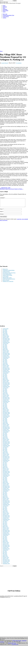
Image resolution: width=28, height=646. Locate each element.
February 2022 (6, 395)
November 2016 (6, 472)
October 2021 (6, 400)
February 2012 (6, 542)
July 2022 (5, 388)
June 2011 (5, 552)
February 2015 (6, 498)
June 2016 (5, 478)
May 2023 (5, 376)
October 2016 (6, 473)
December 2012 (6, 530)
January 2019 (5, 440)
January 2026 (5, 337)
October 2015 (6, 488)
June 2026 (5, 331)
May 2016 (5, 479)
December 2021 (6, 397)
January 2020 (5, 425)
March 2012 (5, 541)
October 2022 (6, 385)
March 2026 (5, 334)
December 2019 (6, 427)
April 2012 (5, 540)
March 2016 (5, 482)
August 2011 (5, 550)
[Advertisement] (14, 35)
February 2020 (6, 424)
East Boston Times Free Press (9, 272)
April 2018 (5, 451)
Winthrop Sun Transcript (8, 281)
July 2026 (5, 329)
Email (1, 211)
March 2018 (5, 452)
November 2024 (6, 354)
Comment (2, 197)
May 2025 (5, 347)
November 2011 (6, 546)
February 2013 (6, 527)
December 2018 (6, 441)
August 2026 (5, 328)
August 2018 (5, 446)
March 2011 (5, 556)
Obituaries (5, 9)
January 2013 (5, 529)
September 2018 (6, 445)
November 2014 (6, 502)
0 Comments (18, 63)
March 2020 (5, 423)
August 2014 (5, 505)
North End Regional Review (9, 278)
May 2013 (5, 524)
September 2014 (6, 504)
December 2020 (6, 412)
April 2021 (5, 407)
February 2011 (6, 557)
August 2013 (5, 520)
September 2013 (6, 519)
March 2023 (5, 379)
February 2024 (6, 365)
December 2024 (6, 353)
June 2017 (5, 464)
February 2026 (6, 336)
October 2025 (6, 341)
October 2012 (6, 532)
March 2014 (5, 511)
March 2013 (5, 526)
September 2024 (6, 357)
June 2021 (5, 404)
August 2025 (5, 343)
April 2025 (5, 348)
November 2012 (6, 531)
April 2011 (5, 554)
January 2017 (5, 470)
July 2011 (5, 551)
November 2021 (6, 398)
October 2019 (6, 429)
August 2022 (5, 387)
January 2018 (5, 455)
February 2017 (6, 468)
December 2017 (6, 456)
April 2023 (5, 377)
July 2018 (5, 448)
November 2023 (6, 369)
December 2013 (6, 515)
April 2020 (5, 422)
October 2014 (6, 503)
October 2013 (6, 518)
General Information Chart (8, 15)
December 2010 (6, 559)
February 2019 (6, 439)
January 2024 (5, 366)
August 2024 (5, 358)
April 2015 (5, 495)
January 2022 (5, 396)
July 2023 (5, 374)
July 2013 (5, 521)
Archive (4, 17)
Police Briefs (5, 10)
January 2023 (5, 381)
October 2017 (6, 459)
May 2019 (5, 435)
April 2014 (5, 510)
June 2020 (5, 419)
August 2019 (5, 432)
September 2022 (6, 386)
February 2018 (6, 454)
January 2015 (5, 499)
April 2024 (5, 363)
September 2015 (6, 489)
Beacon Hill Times (4, 2)
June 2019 (5, 434)
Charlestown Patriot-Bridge (8, 270)
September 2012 (6, 534)
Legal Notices (6, 16)
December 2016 (6, 471)
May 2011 (5, 553)
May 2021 (5, 406)
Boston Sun (5, 269)
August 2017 (5, 461)
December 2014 (6, 500)
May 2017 (5, 465)
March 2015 (5, 497)
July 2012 (5, 536)
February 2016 (6, 483)
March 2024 (5, 364)
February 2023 (6, 380)
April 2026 (5, 333)
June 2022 (5, 390)
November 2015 (6, 487)
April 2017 (5, 466)
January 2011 (5, 558)
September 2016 (6, 475)
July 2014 (5, 507)
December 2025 (6, 338)
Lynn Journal (5, 276)
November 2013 (6, 516)
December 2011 (6, 545)
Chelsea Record (6, 271)
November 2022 (6, 384)
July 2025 (5, 344)
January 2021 (5, 411)
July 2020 (5, 418)
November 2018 (6, 443)
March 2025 (5, 349)
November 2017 (6, 457)
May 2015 (5, 494)
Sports (4, 11)
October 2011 (6, 547)
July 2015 (5, 492)
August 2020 (5, 417)
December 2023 (6, 368)
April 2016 (5, 481)
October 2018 (6, 444)
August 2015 (5, 491)
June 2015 (5, 493)
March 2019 (5, 438)
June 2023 (5, 375)
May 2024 (5, 361)
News (4, 8)
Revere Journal (6, 280)
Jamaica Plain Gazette (7, 275)
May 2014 (5, 509)
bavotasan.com (15, 644)
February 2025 (6, 350)
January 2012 (5, 543)
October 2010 (6, 562)
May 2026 (5, 332)
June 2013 (5, 523)
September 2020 (6, 416)
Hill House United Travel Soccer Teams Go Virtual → (11, 188)
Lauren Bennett (4, 63)
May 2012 (5, 539)
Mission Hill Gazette (7, 277)
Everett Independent (7, 274)
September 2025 (6, 342)
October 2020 (6, 414)
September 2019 (6, 430)
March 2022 (5, 393)
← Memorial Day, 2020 (5, 187)
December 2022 (6, 382)
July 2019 (5, 433)
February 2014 (6, 513)
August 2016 (5, 476)
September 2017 (6, 460)
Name (1, 209)
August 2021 (5, 402)
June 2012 (5, 537)
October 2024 (6, 355)
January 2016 (5, 484)
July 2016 (5, 477)
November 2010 (6, 561)
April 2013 (5, 525)
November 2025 (6, 339)
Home (4, 5)
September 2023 (6, 371)
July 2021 (5, 403)
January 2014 (5, 514)
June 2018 (5, 449)
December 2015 (6, 486)
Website (1, 214)
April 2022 (5, 392)
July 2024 (5, 359)
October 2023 (6, 370)
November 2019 (6, 428)
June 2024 (5, 360)
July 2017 (5, 462)
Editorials (5, 6)
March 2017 (5, 467)
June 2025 (5, 345)
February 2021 (6, 409)
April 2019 (5, 436)
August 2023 (5, 373)
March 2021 (5, 408)
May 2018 (5, 450)
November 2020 (6, 413)
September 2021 (6, 401)
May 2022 (5, 391)
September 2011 (6, 548)
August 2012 (5, 535)
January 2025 (5, 352)
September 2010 (6, 563)
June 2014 (5, 508)
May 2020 (5, 420)
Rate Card (5, 14)
